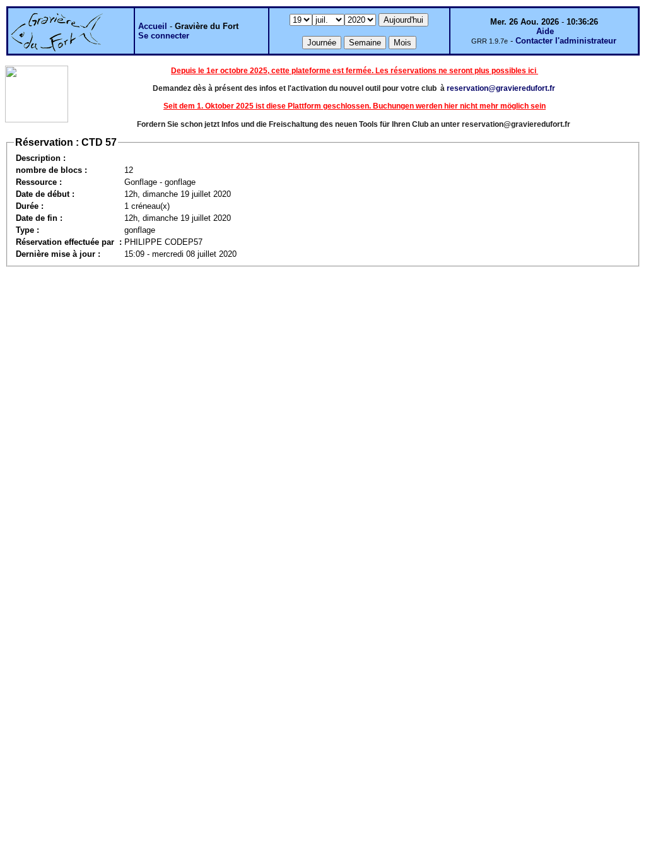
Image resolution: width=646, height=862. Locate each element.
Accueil (152, 26)
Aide (545, 31)
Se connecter (163, 35)
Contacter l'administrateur (565, 40)
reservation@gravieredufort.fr (501, 88)
